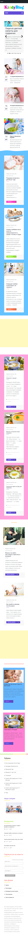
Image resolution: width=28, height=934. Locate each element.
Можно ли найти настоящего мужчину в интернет (12, 554)
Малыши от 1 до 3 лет (11, 772)
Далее (9, 406)
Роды (7, 792)
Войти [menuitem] (2, 1)
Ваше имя (7, 861)
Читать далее (10, 574)
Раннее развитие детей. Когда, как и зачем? (13, 839)
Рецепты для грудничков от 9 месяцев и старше (13, 788)
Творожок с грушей (11, 378)
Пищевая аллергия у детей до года (12, 178)
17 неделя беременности (17, 76)
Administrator (10, 175)
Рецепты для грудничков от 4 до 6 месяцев (14, 779)
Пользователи (9, 894)
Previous (6, 36)
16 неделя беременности (17, 105)
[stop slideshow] (15, 811)
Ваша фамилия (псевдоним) (11, 866)
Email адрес (8, 870)
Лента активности (10, 897)
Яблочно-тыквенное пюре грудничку (13, 432)
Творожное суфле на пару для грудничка (14, 487)
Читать (10, 201)
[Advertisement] (14, 333)
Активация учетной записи (12, 891)
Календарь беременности (12, 766)
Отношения (8, 775)
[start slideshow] (12, 811)
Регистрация (8, 888)
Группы (7, 885)
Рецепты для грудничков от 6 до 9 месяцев (14, 784)
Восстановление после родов (13, 763)
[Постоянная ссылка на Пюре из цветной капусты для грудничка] (14, 24)
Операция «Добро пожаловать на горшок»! (12, 285)
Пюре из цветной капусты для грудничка (13, 30)
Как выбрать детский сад (9, 845)
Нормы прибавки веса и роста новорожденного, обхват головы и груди (13, 232)
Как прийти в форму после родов (12, 605)
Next (21, 36)
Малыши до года (9, 769)
